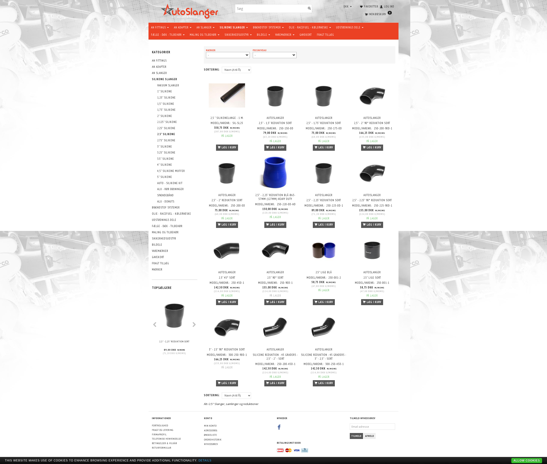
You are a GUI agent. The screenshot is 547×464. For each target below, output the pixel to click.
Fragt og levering (162, 429)
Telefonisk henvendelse (166, 438)
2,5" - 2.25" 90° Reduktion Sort (372, 200)
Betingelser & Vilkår (164, 443)
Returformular (161, 447)
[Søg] (309, 9)
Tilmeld (356, 435)
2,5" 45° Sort (227, 277)
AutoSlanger (275, 118)
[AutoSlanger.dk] (190, 10)
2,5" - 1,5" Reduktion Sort (275, 123)
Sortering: (212, 69)
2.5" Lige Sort (372, 277)
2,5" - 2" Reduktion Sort (227, 200)
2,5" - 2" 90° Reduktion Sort (372, 123)
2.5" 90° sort (275, 277)
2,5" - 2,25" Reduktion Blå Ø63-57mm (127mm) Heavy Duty (275, 197)
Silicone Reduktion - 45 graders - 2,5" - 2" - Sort (275, 357)
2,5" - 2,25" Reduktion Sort (174, 341)
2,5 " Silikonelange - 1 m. (226, 118)
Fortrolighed (160, 425)
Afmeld (369, 435)
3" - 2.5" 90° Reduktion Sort (227, 349)
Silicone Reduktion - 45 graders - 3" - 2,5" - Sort (323, 357)
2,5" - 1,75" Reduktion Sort (323, 123)
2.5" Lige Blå (324, 272)
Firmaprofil (159, 434)
